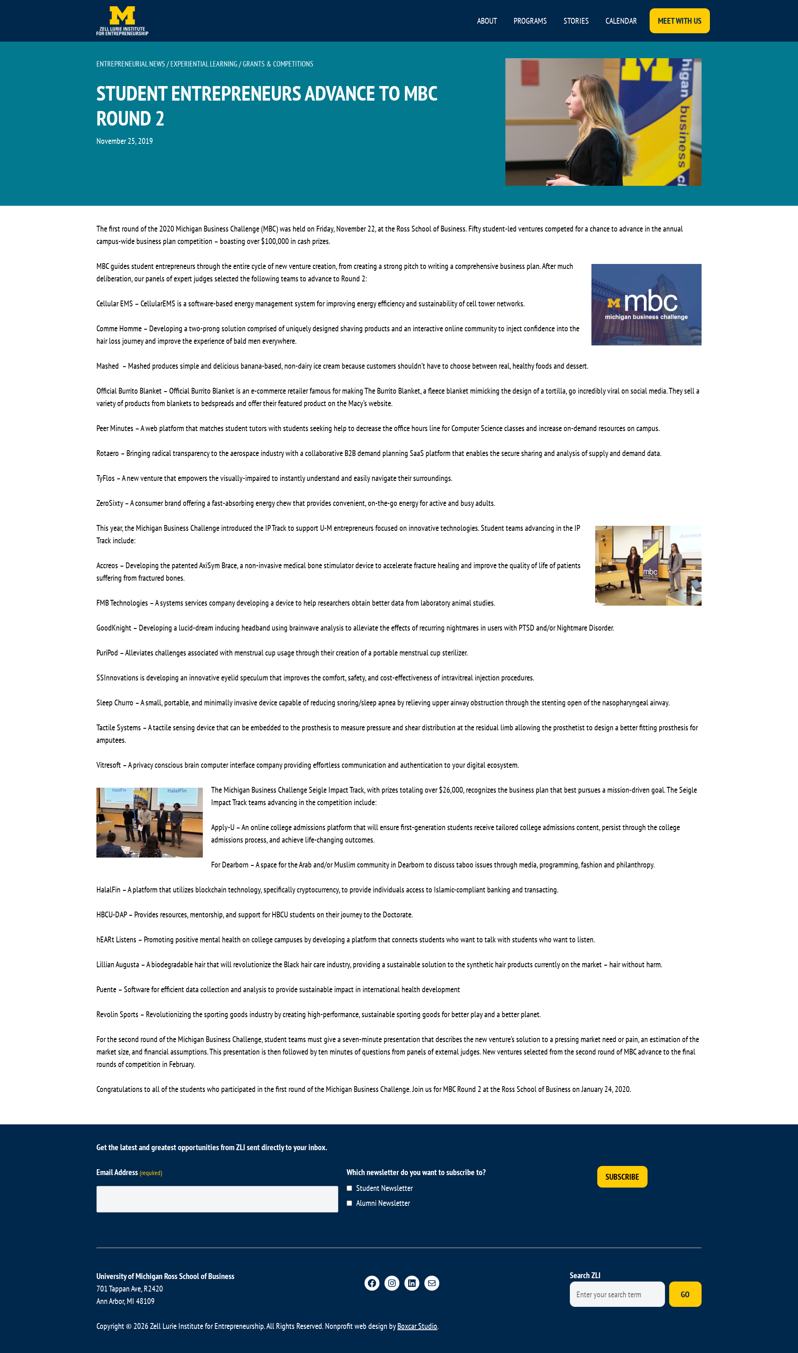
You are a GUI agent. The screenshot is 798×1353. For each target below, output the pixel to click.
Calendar (621, 20)
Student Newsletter (384, 1188)
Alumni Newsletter (383, 1203)
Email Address (129, 1172)
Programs (530, 20)
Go (685, 1294)
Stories (576, 20)
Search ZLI (585, 1275)
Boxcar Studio (417, 1326)
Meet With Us (680, 20)
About (487, 20)
